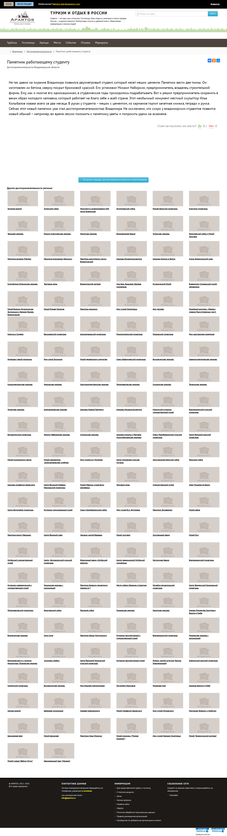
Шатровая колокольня (53, 711)
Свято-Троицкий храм (53, 535)
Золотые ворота (15, 209)
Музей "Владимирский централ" (203, 736)
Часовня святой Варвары (91, 535)
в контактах (87, 791)
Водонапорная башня (125, 234)
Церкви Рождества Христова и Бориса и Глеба (202, 612)
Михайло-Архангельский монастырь (163, 587)
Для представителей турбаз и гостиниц (134, 788)
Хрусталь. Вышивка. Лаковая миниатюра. (128, 285)
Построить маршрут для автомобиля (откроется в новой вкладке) (114, 180)
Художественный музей (163, 485)
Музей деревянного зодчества (93, 359)
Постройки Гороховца (125, 686)
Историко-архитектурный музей (130, 661)
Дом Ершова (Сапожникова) (92, 686)
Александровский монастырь (93, 334)
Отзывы (85, 43)
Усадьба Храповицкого (90, 711)
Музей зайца (194, 510)
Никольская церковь (53, 385)
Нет (211, 126)
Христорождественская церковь (94, 385)
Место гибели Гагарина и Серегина (131, 585)
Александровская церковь (55, 410)
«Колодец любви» (52, 661)
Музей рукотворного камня (20, 460)
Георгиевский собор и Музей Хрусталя (201, 235)
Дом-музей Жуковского (163, 711)
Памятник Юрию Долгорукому (93, 636)
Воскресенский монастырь (19, 435)
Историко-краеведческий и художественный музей (20, 587)
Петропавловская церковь (128, 385)
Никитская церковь (88, 234)
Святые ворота (14, 711)
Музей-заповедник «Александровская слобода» (56, 461)
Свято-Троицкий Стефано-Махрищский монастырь (55, 486)
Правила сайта (123, 804)
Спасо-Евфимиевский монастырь (131, 359)
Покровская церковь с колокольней (198, 637)
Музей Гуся (194, 535)
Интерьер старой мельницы (20, 359)
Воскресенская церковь (163, 359)
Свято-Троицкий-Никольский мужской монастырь (92, 662)
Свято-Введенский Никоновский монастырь (203, 587)
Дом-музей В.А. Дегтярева (128, 510)
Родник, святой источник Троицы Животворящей (167, 662)
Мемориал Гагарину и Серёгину (202, 711)
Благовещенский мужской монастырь (200, 411)
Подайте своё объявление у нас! (66, 4)
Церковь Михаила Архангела (129, 259)
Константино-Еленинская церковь (23, 284)
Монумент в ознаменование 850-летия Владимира (94, 210)
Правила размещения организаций (132, 816)
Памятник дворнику (88, 309)
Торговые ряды (50, 284)
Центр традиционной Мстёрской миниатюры (130, 561)
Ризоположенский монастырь (129, 334)
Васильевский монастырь (55, 334)
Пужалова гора (159, 686)
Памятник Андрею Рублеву (19, 259)
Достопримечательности (39, 51)
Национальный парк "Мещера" (57, 761)
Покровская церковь (125, 610)
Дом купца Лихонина (53, 359)
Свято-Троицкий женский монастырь (200, 436)
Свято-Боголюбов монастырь (20, 510)
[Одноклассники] (214, 60)
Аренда (44, 43)
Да (200, 126)
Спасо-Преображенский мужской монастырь (167, 436)
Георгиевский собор (52, 610)
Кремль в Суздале (15, 334)
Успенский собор (51, 209)
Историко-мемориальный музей (58, 510)
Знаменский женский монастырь (203, 661)
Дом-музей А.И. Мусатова (91, 460)
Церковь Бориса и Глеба (199, 686)
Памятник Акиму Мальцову (19, 535)
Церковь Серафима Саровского (21, 485)
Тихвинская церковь (198, 385)
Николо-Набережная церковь (57, 435)
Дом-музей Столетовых (126, 309)
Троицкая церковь (15, 234)
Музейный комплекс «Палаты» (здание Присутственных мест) (202, 310)
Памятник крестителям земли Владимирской (93, 260)
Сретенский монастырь (18, 686)
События (71, 43)
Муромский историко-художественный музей (163, 411)
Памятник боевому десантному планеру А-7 (94, 587)
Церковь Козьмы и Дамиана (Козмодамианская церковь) (128, 436)
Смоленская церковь (162, 385)
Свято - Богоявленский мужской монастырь (58, 561)
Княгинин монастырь (198, 209)
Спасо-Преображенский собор (93, 510)
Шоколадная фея (15, 736)
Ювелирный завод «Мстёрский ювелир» (93, 561)
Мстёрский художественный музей (20, 561)
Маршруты (101, 43)
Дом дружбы (158, 309)
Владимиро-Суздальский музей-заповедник (203, 285)
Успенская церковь (161, 234)
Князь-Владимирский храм (201, 259)
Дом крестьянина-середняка (201, 334)
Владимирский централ (90, 284)
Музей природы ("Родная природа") (127, 737)
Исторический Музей (162, 284)
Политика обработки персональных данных (136, 812)
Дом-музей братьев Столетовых (167, 736)
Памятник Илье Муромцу (91, 736)
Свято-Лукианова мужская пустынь (128, 461)
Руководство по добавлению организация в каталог (139, 820)
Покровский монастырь (163, 334)
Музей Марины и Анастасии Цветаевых (92, 486)
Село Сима (48, 636)
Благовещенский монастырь (201, 560)
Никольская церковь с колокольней (53, 587)
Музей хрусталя (123, 535)
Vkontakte (174, 795)
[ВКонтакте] (209, 60)
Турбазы (12, 43)
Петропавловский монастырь (20, 610)
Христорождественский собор (166, 460)
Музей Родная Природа (54, 309)
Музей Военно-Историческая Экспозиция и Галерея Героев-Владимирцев (21, 312)
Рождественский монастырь (165, 209)
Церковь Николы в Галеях (164, 259)
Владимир (215, 4)
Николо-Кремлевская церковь (57, 234)
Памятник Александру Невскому (58, 259)
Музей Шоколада (51, 736)
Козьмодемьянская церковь (20, 385)
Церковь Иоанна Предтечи (92, 410)
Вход (8, 4)
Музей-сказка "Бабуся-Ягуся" (20, 761)
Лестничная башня (161, 560)
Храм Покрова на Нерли (199, 485)
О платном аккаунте (125, 792)
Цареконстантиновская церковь (203, 359)
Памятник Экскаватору (162, 510)
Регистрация (24, 4)
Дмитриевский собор (125, 209)
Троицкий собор (196, 460)
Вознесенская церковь (18, 636)
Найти (213, 13)
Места (57, 43)
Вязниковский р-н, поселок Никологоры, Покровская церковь (22, 662)
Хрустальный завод (161, 535)
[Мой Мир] (218, 60)
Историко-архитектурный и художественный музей (128, 637)
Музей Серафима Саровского (129, 711)
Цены (119, 796)
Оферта (120, 808)
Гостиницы (28, 43)
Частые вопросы (124, 800)
